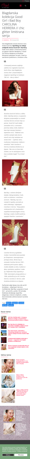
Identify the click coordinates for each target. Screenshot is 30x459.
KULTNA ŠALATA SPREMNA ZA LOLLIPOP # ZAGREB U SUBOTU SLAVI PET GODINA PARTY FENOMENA (18, 326)
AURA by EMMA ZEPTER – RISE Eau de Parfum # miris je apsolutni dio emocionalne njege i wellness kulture (22, 392)
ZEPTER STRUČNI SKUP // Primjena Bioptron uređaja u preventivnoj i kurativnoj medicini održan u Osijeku (18, 319)
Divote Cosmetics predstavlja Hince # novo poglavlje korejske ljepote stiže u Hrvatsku (18, 347)
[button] (25, 1)
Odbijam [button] (8, 455)
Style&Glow (6, 40)
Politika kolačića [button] (11, 451)
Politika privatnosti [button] (22, 451)
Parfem (11, 305)
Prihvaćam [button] (21, 455)
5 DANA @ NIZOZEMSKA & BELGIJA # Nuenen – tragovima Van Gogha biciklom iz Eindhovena (18, 340)
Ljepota (14, 303)
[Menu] (20, 5)
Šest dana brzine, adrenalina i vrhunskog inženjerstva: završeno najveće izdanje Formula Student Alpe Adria (18, 333)
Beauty (8, 303)
